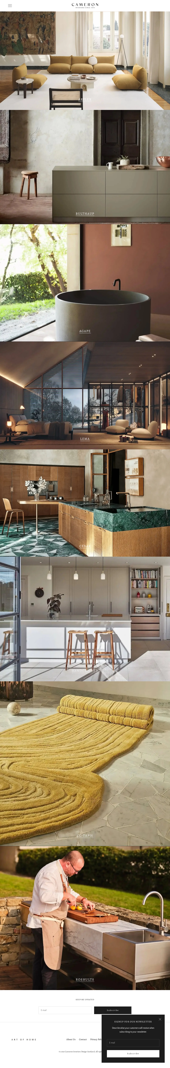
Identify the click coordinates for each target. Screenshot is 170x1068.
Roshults (85, 979)
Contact (83, 1039)
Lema (85, 439)
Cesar (85, 546)
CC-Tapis (85, 835)
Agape (85, 331)
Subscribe (133, 1054)
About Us (71, 1039)
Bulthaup (85, 213)
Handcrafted (85, 671)
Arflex (85, 99)
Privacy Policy (97, 1039)
